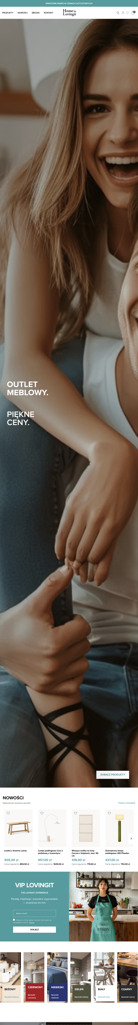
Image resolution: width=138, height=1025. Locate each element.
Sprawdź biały (104, 997)
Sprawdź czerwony (32, 996)
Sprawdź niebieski (55, 996)
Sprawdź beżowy (11, 997)
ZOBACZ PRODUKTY (112, 775)
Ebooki (35, 12)
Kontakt (48, 12)
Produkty (7, 12)
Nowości (22, 12)
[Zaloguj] (123, 12)
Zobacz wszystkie (126, 802)
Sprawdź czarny (128, 997)
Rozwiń (31, 922)
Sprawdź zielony (81, 997)
